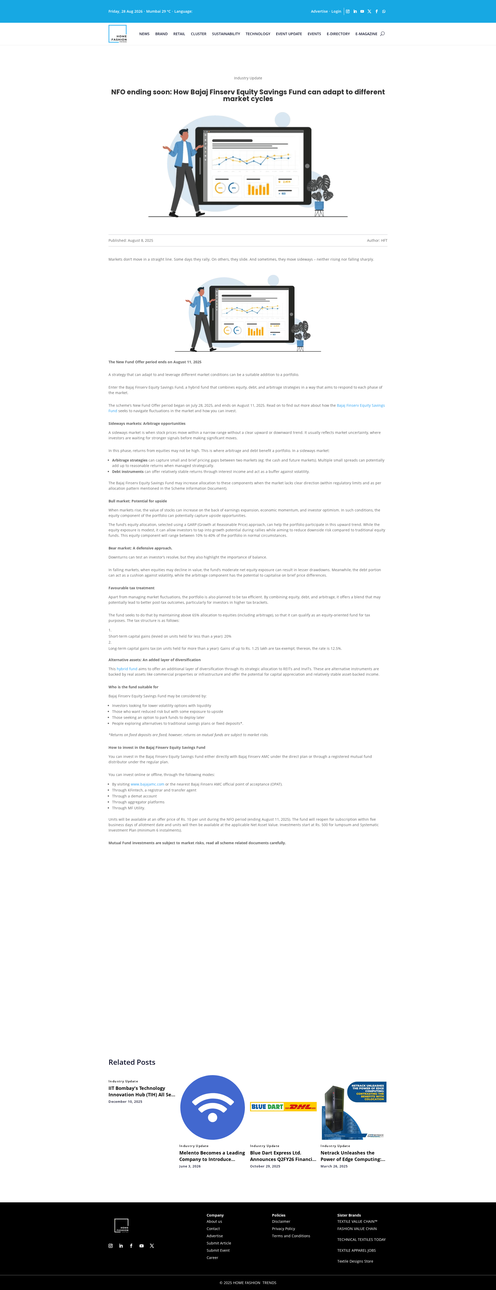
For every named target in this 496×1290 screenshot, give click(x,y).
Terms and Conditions (291, 1235)
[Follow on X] (369, 11)
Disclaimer (281, 1221)
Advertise (319, 11)
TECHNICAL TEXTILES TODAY (361, 1239)
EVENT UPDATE (289, 33)
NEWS (144, 33)
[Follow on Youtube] (362, 11)
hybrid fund (127, 668)
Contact (213, 1228)
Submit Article (219, 1243)
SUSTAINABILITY (226, 33)
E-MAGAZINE (366, 33)
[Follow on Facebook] (376, 11)
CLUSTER (198, 33)
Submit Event (218, 1250)
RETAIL (179, 33)
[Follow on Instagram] (347, 11)
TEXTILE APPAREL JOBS (356, 1250)
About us (214, 1221)
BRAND (161, 33)
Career (212, 1257)
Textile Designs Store (355, 1261)
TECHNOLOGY (258, 33)
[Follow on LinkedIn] (355, 11)
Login (336, 11)
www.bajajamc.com (147, 784)
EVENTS (314, 33)
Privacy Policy (283, 1228)
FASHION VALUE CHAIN (357, 1228)
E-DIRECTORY (338, 33)
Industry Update (123, 1081)
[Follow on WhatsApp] (384, 11)
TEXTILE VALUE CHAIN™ (357, 1221)
